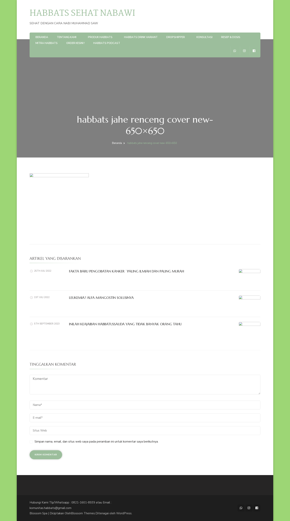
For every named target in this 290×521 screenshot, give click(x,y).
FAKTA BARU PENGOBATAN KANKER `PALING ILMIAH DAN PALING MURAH (126, 271)
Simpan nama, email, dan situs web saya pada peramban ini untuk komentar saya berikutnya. (96, 442)
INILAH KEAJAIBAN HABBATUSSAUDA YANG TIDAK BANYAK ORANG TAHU (125, 324)
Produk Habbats (100, 37)
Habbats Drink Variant (141, 37)
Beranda (42, 37)
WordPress (124, 513)
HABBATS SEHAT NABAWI (82, 13)
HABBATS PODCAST (106, 43)
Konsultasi (204, 37)
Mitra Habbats (47, 43)
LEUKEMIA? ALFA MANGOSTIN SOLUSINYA (101, 297)
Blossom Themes (83, 513)
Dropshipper (175, 37)
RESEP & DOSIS (230, 37)
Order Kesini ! (75, 43)
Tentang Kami (66, 37)
